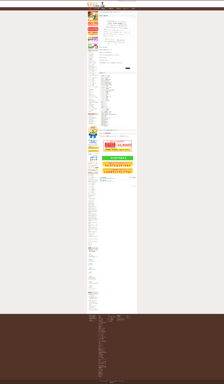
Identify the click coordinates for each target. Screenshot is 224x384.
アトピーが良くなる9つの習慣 (108, 89)
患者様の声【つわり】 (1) (92, 206)
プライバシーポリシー (92, 288)
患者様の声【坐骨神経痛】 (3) (93, 218)
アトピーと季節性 (105, 88)
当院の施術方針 (105, 119)
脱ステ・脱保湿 (105, 78)
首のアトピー (104, 102)
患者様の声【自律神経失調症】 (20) (92, 212)
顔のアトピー (104, 101)
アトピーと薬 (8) (91, 186)
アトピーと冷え (105, 98)
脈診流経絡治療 (105, 122)
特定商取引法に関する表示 (121, 320)
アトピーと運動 (105, 92)
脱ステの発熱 (91, 68)
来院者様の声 (91, 54)
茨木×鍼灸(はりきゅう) (93, 140)
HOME (90, 52)
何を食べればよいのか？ (93, 72)
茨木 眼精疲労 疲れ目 (107, 111)
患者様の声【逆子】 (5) (92, 208)
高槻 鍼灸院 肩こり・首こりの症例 (105, 180)
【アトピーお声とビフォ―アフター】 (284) (92, 178)
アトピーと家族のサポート (107, 91)
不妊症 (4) (89, 197)
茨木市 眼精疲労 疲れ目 (102, 363)
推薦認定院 (91, 58)
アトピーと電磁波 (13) (91, 189)
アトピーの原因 (105, 110)
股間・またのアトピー (106, 107)
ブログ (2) (89, 245)
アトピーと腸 (104, 95)
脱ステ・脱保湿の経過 (106, 79)
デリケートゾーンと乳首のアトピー (93, 98)
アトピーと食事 (105, 86)
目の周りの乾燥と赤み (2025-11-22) (92, 307)
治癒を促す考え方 (105, 124)
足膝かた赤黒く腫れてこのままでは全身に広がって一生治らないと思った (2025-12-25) (93, 303)
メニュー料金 (91, 53)
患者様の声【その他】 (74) (92, 231)
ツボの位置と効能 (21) (91, 198)
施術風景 (90, 59)
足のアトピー (104, 105)
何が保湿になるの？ (106, 80)
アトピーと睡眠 (105, 97)
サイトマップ (129, 318)
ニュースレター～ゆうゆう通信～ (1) (92, 239)
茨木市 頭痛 (104, 115)
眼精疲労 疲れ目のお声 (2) (92, 181)
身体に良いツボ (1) (91, 200)
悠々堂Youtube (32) (91, 203)
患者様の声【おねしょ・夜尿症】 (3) (92, 226)
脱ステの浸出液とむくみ (107, 82)
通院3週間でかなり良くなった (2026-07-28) (93, 295)
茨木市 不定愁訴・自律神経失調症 (109, 114)
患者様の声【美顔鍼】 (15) (92, 227)
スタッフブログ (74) (91, 233)
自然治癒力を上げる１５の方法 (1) (93, 237)
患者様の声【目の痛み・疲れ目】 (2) (92, 223)
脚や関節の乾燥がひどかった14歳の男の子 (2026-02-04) (93, 298)
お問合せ (90, 111)
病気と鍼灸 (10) (90, 201)
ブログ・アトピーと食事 (102, 361)
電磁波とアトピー (92, 99)
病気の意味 (104, 123)
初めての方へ (104, 116)
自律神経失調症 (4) (91, 195)
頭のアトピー (104, 104)
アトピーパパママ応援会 (93, 108)
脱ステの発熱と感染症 (106, 83)
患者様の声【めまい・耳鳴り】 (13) (92, 220)
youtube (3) (90, 244)
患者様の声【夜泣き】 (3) (92, 213)
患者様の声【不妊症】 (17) (92, 209)
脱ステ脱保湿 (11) (91, 175)
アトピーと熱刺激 (105, 100)
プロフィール (91, 57)
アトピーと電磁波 (105, 109)
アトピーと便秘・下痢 (106, 96)
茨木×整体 (93, 141)
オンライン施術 (91, 61)
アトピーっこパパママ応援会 (102, 359)
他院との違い (104, 120)
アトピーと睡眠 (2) (91, 187)
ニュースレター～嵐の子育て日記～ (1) (92, 242)
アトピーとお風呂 (105, 93)
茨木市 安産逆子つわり (106, 113)
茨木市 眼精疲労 (91, 104)
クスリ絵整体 (104, 125)
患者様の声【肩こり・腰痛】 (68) (92, 230)
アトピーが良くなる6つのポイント (93, 76)
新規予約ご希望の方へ (106, 118)
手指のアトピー (105, 106)
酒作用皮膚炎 (91, 89)
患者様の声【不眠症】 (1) (92, 215)
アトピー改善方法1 (111, 319)
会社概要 (119, 316)
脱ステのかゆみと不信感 (107, 84)
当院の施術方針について (93, 118)
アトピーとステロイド (106, 77)
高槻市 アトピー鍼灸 (106, 75)
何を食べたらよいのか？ (107, 87)
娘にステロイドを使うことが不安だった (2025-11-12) (93, 309)
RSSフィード (129, 316)
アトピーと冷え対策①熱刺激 (93, 87)
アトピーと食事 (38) (91, 184)
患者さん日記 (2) (91, 174)
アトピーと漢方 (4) (91, 192)
